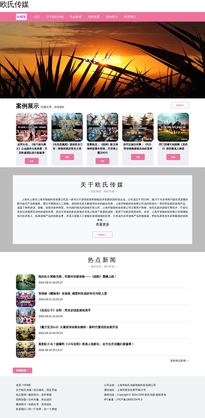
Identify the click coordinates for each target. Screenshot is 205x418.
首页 (37, 16)
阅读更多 (180, 105)
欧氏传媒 (14, 4)
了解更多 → (102, 235)
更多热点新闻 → (179, 360)
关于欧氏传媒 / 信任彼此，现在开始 (36, 390)
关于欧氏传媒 (55, 16)
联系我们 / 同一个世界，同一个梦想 (36, 409)
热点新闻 (76, 16)
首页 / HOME (23, 385)
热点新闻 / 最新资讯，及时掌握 (34, 394)
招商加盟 (94, 16)
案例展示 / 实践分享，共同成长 (34, 404)
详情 (32, 161)
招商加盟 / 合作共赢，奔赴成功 (34, 399)
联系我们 (130, 16)
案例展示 (112, 16)
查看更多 (102, 224)
